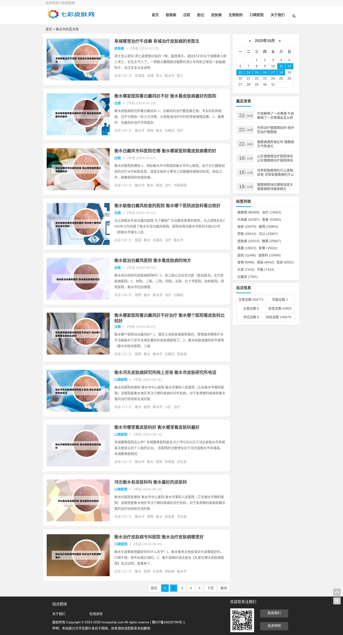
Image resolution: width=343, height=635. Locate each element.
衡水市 (170, 75)
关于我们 (278, 15)
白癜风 (170, 130)
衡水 (159, 130)
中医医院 (180, 185)
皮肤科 (269, 255)
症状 (285, 262)
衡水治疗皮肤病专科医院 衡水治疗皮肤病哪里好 (159, 537)
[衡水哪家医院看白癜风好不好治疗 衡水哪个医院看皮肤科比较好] (78, 353)
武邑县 (170, 516)
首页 (155, 15)
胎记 (200, 15)
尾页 (223, 588)
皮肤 (246, 226)
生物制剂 (236, 15)
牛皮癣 (157, 571)
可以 (268, 234)
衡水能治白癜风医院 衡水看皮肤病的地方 (152, 260)
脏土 (180, 75)
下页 (210, 588)
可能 (265, 269)
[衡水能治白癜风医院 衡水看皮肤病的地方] (78, 298)
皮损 (246, 255)
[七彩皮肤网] (71, 18)
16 (265, 72)
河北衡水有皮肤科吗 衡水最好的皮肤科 (150, 482)
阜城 (150, 75)
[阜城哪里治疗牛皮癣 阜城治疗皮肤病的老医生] (78, 79)
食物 (246, 262)
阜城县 (140, 75)
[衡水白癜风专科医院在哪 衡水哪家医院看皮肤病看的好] (78, 189)
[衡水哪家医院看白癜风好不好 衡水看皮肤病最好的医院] (78, 134)
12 (289, 66)
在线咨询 (95, 614)
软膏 (268, 248)
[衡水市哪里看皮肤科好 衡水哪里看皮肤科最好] (78, 465)
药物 (246, 234)
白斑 (186, 15)
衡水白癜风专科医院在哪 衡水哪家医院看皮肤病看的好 (165, 151)
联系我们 (274, 613)
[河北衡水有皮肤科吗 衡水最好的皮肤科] (78, 520)
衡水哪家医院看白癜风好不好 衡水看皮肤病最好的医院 (165, 96)
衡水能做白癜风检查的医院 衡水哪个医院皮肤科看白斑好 (167, 205)
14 (248, 72)
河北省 (182, 462)
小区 (168, 407)
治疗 (180, 130)
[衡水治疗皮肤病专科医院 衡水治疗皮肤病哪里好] (78, 575)
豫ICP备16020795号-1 (168, 622)
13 (240, 72)
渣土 (159, 75)
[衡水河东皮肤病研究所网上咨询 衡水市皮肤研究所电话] (78, 410)
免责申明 (274, 626)
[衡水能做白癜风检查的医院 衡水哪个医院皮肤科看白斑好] (78, 244)
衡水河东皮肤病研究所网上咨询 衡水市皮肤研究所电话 (165, 372)
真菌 (246, 248)
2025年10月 (265, 41)
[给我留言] (337, 601)
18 (281, 72)
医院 (150, 130)
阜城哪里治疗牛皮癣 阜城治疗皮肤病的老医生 (157, 41)
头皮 (246, 269)
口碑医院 (257, 15)
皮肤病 (216, 15)
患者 (271, 219)
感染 (265, 262)
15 (257, 72)
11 (281, 66)
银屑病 (171, 15)
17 (273, 72)
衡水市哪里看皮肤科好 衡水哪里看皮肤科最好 (157, 427)
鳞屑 (271, 241)
